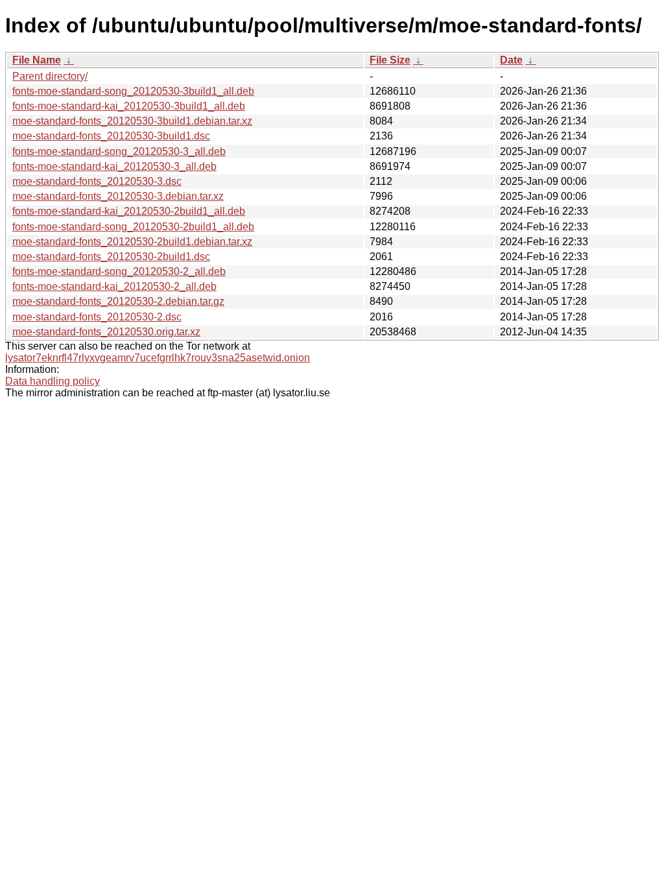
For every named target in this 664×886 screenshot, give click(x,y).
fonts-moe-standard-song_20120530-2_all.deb (119, 271)
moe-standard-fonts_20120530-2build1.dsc (111, 256)
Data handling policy (52, 381)
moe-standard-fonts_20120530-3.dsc (97, 181)
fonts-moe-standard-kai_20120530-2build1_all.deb (128, 211)
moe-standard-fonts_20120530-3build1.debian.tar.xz (132, 120)
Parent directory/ (50, 76)
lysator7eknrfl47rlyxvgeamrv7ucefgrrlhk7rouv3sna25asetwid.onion (157, 357)
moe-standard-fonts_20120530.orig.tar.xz (106, 331)
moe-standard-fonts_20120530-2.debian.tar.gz (118, 301)
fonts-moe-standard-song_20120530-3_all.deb (119, 151)
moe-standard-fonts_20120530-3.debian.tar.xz (118, 196)
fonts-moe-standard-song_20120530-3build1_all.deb (133, 91)
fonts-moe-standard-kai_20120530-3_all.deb (114, 166)
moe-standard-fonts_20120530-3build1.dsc (111, 135)
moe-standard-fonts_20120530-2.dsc (97, 316)
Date (511, 60)
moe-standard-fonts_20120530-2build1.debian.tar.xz (132, 241)
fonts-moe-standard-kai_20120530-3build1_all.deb (128, 106)
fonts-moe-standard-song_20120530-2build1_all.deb (133, 226)
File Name (36, 60)
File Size (390, 60)
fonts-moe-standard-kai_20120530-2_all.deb (114, 286)
